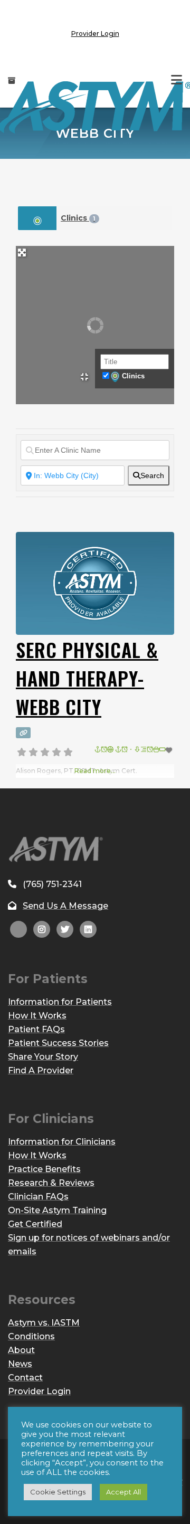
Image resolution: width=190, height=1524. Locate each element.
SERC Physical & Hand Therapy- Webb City (87, 677)
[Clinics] (37, 218)
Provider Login (95, 33)
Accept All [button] (123, 1492)
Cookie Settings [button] (58, 1492)
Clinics (78, 218)
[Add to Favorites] (134, 750)
